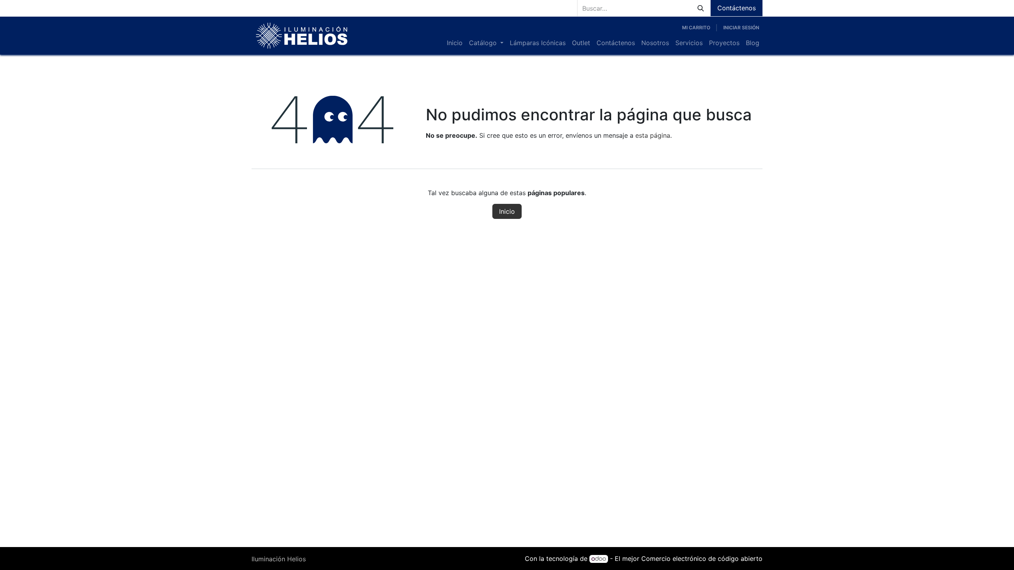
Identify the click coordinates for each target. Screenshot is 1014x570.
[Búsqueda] (701, 8)
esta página (652, 135)
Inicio (507, 211)
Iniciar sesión (741, 27)
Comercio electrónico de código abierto (701, 558)
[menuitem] (455, 43)
